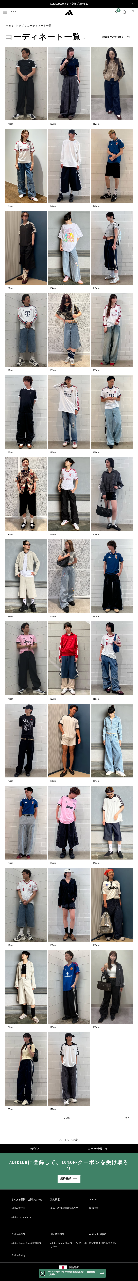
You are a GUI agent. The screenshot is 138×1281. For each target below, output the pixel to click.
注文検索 (55, 1199)
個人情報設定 (57, 1234)
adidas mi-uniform (21, 1217)
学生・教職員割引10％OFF (64, 1208)
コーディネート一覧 (39, 25)
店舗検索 (93, 1208)
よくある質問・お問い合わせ (26, 1199)
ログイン (34, 1148)
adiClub (93, 1199)
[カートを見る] (133, 12)
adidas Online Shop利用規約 (26, 1243)
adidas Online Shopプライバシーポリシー (68, 1245)
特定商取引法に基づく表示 (103, 1243)
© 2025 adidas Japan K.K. (69, 1276)
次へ (127, 1118)
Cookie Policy (18, 1255)
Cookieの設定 (18, 1234)
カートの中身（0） (98, 1148)
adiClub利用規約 (98, 1234)
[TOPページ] (69, 14)
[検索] (124, 12)
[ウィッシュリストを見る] (13, 12)
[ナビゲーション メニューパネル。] (5, 12)
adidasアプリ (18, 1208)
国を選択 (74, 1267)
